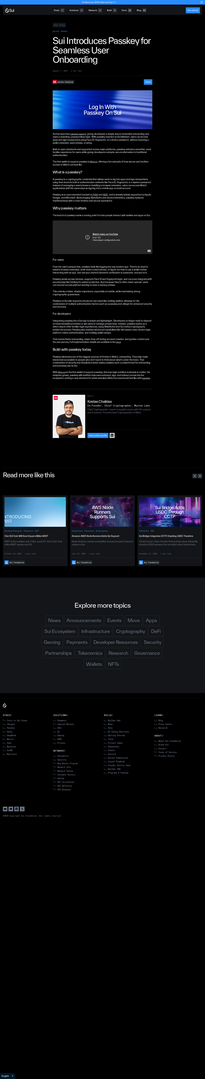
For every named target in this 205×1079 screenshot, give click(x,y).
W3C (105, 194)
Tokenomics (28, 531)
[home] (9, 10)
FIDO (95, 194)
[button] (195, 476)
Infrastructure (77, 531)
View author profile (98, 435)
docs (118, 342)
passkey (146, 378)
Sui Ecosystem (102, 531)
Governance (89, 531)
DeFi (37, 531)
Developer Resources (13, 531)
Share (148, 82)
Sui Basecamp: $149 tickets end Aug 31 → (99, 2)
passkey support (78, 134)
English (5, 1076)
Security (56, 31)
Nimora (93, 161)
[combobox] (7, 1076)
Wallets (64, 31)
